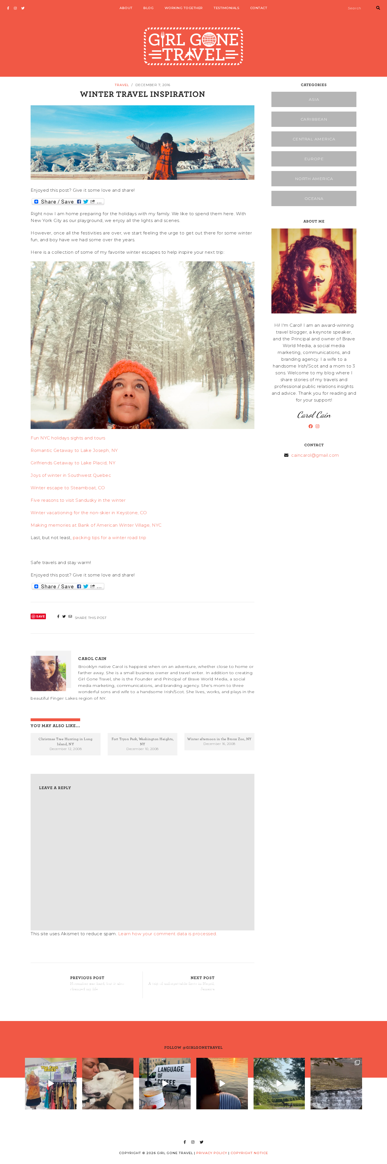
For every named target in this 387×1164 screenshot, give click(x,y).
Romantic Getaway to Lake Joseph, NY (75, 450)
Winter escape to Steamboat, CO (68, 487)
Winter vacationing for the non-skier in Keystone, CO (89, 512)
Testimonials (226, 8)
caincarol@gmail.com (315, 455)
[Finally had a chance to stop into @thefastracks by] (50, 1083)
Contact (258, 8)
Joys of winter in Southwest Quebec (71, 475)
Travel (122, 85)
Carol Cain (92, 658)
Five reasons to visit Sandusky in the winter (78, 500)
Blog (148, 8)
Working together (184, 8)
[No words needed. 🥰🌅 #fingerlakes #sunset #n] (222, 1083)
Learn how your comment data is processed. (167, 933)
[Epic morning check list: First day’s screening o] (165, 1083)
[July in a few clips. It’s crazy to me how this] (336, 1083)
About (126, 8)
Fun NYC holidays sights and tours (68, 438)
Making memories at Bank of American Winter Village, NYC (96, 525)
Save (40, 616)
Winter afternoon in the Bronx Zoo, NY (219, 739)
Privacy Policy (211, 1153)
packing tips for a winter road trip (109, 537)
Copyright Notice (249, 1153)
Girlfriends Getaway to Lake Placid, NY (73, 462)
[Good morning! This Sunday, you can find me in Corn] (279, 1083)
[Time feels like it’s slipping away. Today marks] (108, 1083)
